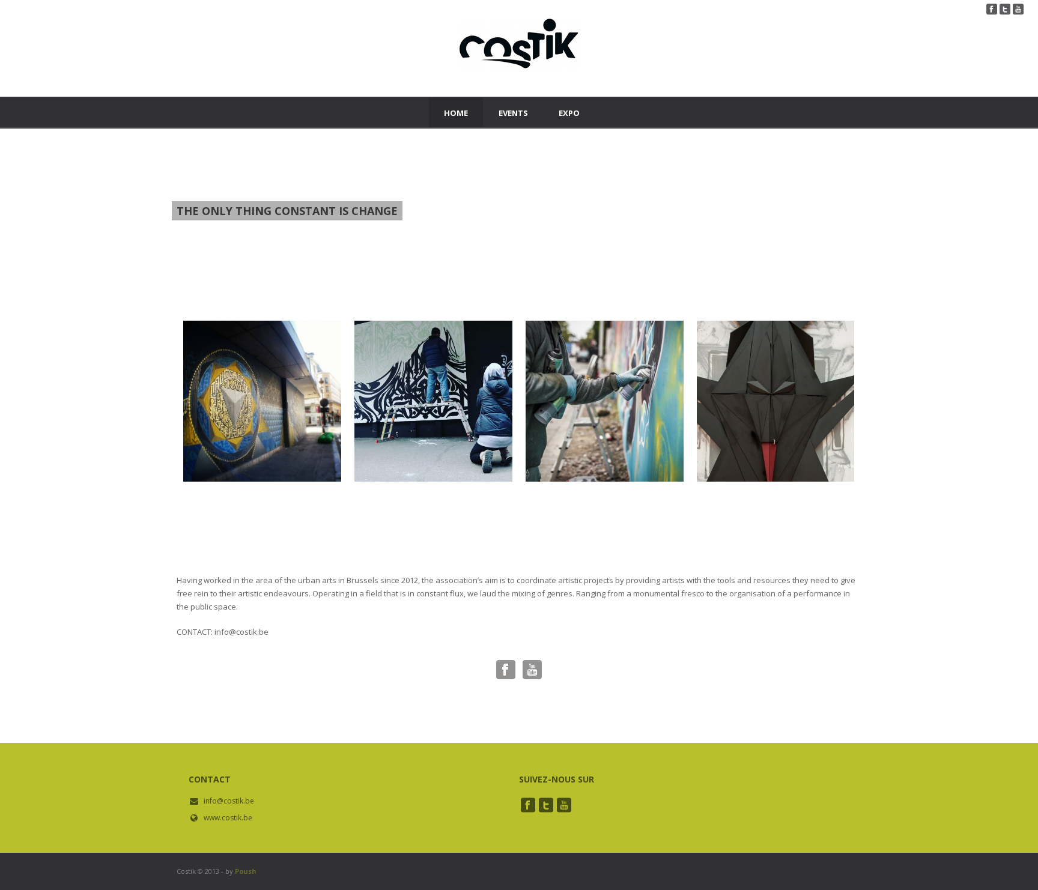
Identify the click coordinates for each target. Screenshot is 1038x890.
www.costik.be (228, 818)
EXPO (569, 112)
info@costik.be (229, 801)
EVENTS (513, 112)
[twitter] (546, 805)
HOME (456, 112)
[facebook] (528, 805)
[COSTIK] (519, 58)
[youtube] (564, 805)
